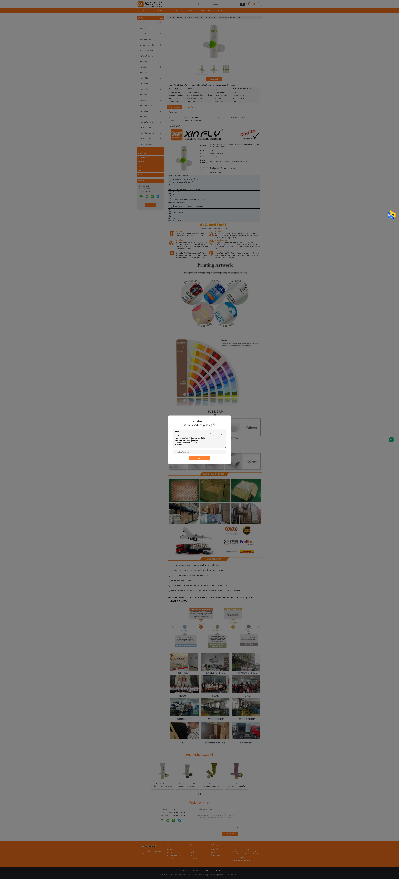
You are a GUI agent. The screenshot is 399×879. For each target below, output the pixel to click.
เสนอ (199, 458)
